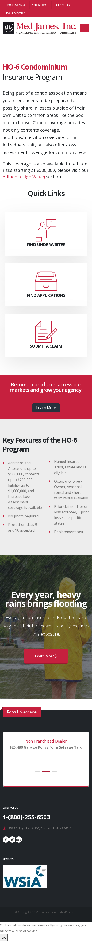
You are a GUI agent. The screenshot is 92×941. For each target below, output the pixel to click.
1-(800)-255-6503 (15, 4)
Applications (39, 4)
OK (4, 937)
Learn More (46, 407)
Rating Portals (62, 4)
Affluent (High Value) (24, 177)
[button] (37, 771)
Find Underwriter (14, 13)
